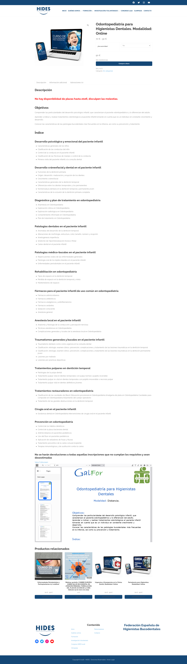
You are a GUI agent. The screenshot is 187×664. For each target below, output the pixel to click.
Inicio (72, 629)
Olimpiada (74, 648)
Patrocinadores (99, 629)
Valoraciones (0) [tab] (76, 82)
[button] (87, 25)
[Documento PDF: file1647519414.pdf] (93, 503)
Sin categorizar (108, 71)
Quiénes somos (76, 633)
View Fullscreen (41, 462)
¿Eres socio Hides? (103, 46)
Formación (74, 636)
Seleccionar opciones (48, 597)
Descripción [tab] (41, 82)
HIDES (87, 659)
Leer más (78, 597)
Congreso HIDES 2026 (78, 644)
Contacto (97, 633)
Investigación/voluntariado (79, 640)
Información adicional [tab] (58, 82)
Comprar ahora (124, 63)
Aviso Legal (111, 659)
